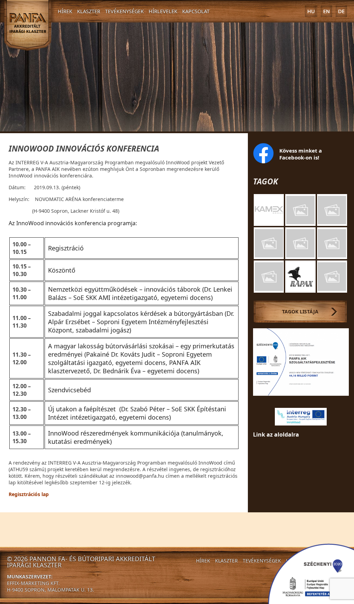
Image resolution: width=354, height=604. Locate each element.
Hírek (65, 11)
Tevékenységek (124, 11)
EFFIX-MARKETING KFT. (33, 583)
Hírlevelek (163, 11)
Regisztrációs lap (29, 494)
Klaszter (88, 11)
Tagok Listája (300, 311)
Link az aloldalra (276, 434)
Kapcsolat (195, 11)
